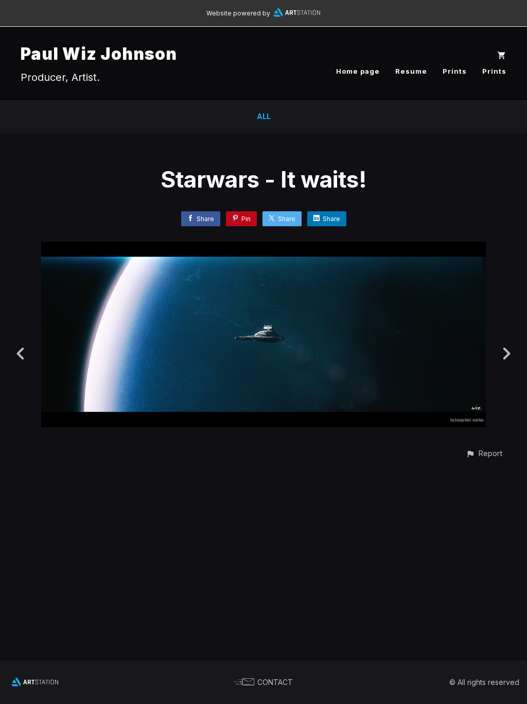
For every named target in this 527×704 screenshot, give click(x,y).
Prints (455, 71)
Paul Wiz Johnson (99, 54)
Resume (411, 71)
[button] (484, 453)
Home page (358, 71)
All (264, 116)
